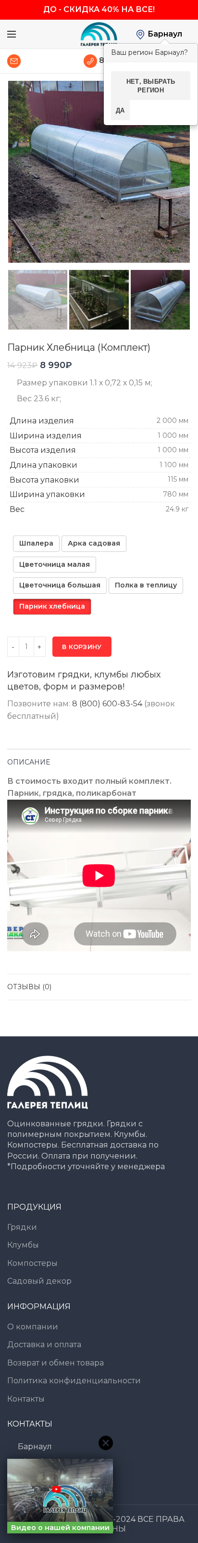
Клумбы (23, 1245)
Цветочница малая (54, 564)
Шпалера (36, 543)
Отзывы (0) (29, 986)
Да (120, 110)
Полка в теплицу (146, 585)
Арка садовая (94, 543)
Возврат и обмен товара (55, 1362)
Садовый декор (39, 1281)
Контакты (26, 1398)
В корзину (82, 646)
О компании (32, 1326)
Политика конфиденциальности (74, 1380)
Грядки (22, 1227)
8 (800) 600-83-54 (107, 703)
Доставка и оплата (44, 1344)
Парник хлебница (52, 606)
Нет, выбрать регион (150, 85)
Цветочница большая (59, 585)
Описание (28, 762)
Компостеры (32, 1263)
